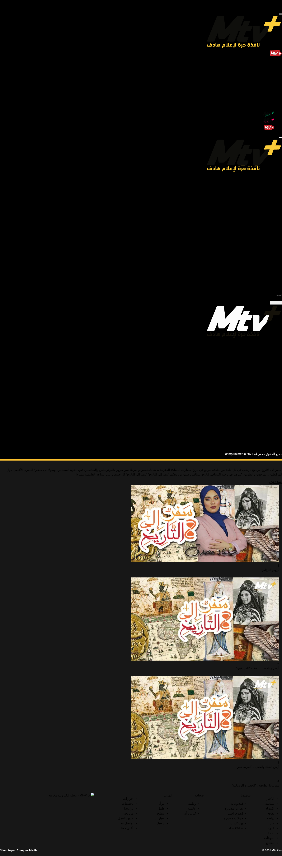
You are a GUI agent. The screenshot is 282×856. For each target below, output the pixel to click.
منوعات (269, 104)
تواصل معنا (126, 823)
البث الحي (257, 129)
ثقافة (271, 81)
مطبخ (263, 257)
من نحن (128, 813)
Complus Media (27, 850)
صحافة (270, 206)
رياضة (270, 86)
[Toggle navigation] (280, 14)
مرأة (264, 248)
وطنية (263, 211)
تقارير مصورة (234, 808)
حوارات (269, 230)
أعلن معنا (127, 828)
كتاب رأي (261, 225)
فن (272, 91)
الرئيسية (269, 63)
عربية (263, 216)
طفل (263, 253)
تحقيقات (269, 234)
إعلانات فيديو (258, 280)
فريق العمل (125, 818)
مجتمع (270, 109)
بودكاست (261, 197)
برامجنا (270, 239)
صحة (271, 100)
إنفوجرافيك (260, 188)
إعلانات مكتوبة (257, 276)
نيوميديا (269, 179)
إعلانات (269, 271)
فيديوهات (261, 183)
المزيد (270, 243)
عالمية (262, 220)
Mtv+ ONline (260, 202)
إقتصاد (270, 77)
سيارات (262, 262)
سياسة (270, 72)
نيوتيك (263, 266)
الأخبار (270, 67)
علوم (271, 95)
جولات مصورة (258, 193)
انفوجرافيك (260, 354)
